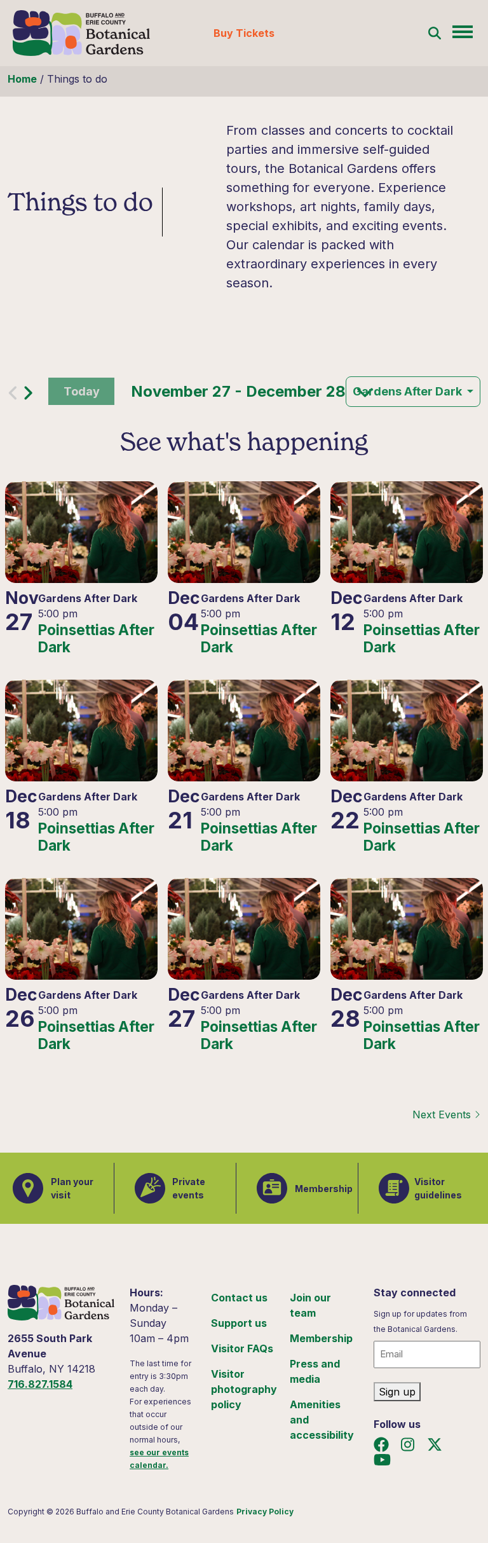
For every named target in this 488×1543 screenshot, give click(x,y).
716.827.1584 (40, 1384)
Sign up (397, 1391)
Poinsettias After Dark (96, 638)
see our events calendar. (159, 1459)
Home (22, 78)
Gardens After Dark (408, 391)
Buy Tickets (244, 33)
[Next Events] (28, 396)
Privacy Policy (265, 1511)
